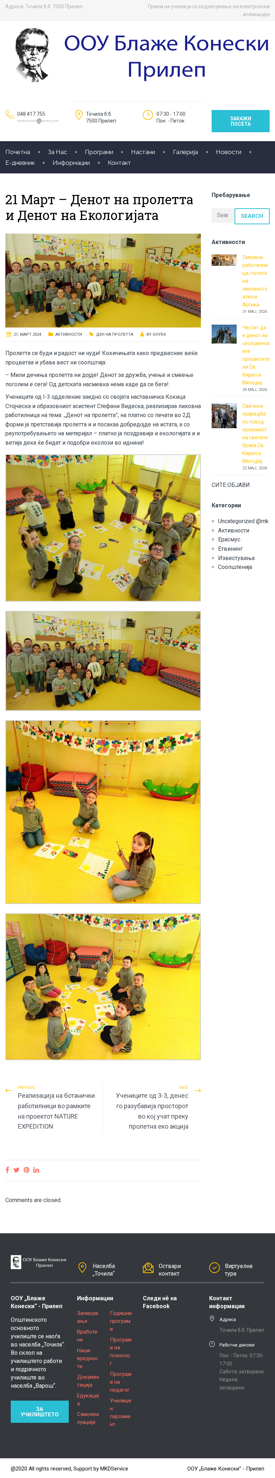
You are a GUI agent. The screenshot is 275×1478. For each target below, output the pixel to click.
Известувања (236, 558)
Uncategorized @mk (243, 521)
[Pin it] (26, 1170)
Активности (69, 334)
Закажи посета (240, 121)
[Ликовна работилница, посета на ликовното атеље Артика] (224, 259)
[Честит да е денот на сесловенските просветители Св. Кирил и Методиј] (224, 334)
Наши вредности (87, 1358)
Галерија (185, 152)
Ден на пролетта (114, 334)
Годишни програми (121, 1321)
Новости (228, 152)
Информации (71, 162)
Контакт (119, 162)
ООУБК (159, 334)
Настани (143, 152)
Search (252, 216)
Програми (99, 152)
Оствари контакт (170, 1270)
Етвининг (230, 548)
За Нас (57, 152)
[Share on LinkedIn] (36, 1170)
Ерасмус (229, 539)
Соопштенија (235, 567)
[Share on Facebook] (7, 1170)
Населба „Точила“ (104, 1270)
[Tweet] (16, 1170)
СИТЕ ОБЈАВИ (231, 485)
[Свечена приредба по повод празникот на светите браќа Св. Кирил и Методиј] (224, 415)
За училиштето (40, 1412)
